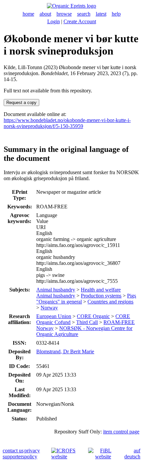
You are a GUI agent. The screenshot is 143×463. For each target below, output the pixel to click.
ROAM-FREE (119, 322)
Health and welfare (101, 289)
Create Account (80, 21)
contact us (13, 450)
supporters (13, 456)
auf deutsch (132, 453)
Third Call (87, 322)
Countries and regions (110, 301)
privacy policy (32, 453)
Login (53, 21)
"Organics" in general (59, 301)
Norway (49, 307)
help (116, 14)
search (83, 14)
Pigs (131, 295)
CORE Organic (93, 316)
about (45, 14)
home (28, 14)
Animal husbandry (55, 289)
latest (101, 14)
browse (64, 14)
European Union (53, 316)
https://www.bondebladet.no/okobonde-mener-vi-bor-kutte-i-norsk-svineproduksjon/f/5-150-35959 (67, 123)
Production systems (101, 295)
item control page (121, 431)
